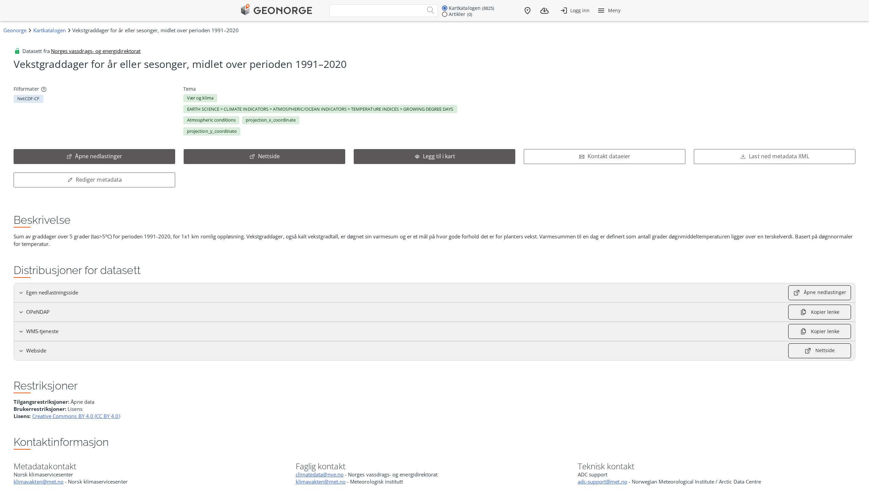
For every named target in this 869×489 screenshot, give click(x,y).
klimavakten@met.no (38, 481)
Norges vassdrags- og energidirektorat (96, 51)
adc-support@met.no (602, 481)
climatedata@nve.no (320, 474)
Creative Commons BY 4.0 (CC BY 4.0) (76, 416)
